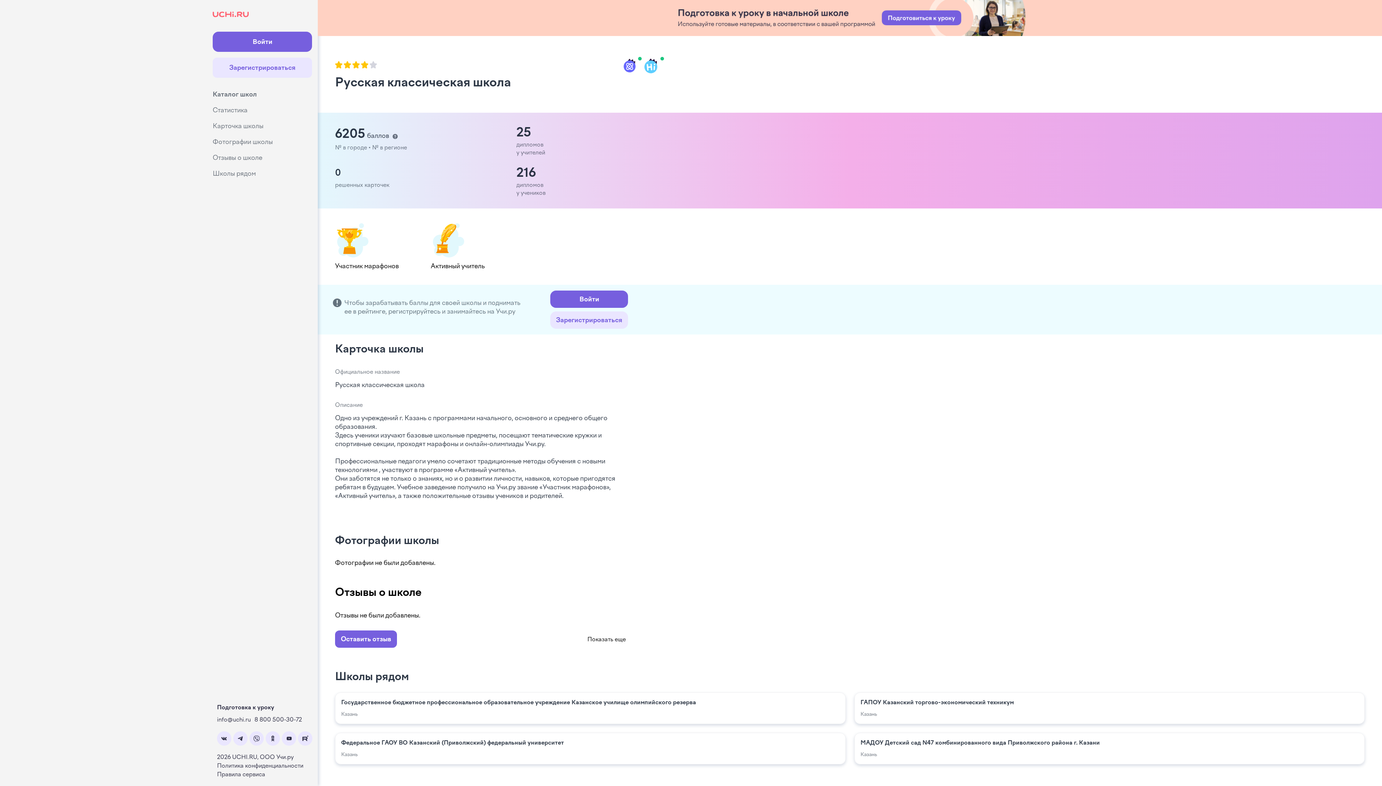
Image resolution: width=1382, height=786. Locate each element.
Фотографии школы (243, 142)
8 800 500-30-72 (278, 719)
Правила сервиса (241, 774)
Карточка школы (238, 126)
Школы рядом (234, 174)
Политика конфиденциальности (260, 765)
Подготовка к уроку (245, 707)
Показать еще (606, 639)
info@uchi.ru (234, 719)
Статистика (230, 110)
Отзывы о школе (237, 158)
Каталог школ (235, 94)
